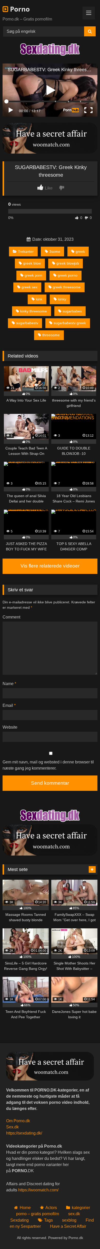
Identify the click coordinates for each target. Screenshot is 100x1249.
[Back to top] (84, 1234)
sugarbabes (72, 311)
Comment (11, 617)
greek (80, 251)
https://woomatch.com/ (38, 1190)
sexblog (69, 1220)
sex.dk (74, 1214)
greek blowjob (67, 263)
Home (25, 1207)
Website (10, 727)
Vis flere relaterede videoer (50, 566)
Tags (48, 1220)
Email (9, 705)
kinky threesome (33, 311)
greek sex (29, 287)
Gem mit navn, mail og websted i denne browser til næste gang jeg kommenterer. (48, 765)
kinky (62, 299)
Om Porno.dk (18, 1121)
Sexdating (19, 1220)
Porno (19, 9)
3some (54, 251)
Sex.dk (12, 1127)
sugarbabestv (27, 323)
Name (9, 683)
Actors (51, 1207)
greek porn (33, 275)
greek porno (67, 275)
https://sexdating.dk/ (24, 1133)
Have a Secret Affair (68, 1226)
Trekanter (26, 251)
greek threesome (67, 287)
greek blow (32, 263)
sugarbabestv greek (70, 323)
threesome (51, 335)
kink (39, 299)
